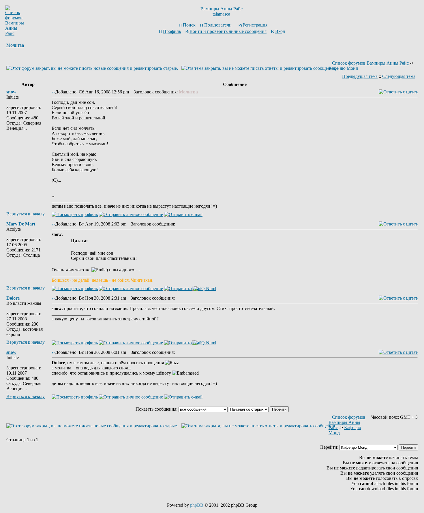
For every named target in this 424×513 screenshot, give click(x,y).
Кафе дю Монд (343, 68)
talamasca (221, 14)
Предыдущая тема (360, 76)
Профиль (172, 31)
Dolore (13, 298)
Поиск (189, 24)
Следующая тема (398, 76)
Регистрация (255, 24)
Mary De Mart (20, 223)
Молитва (15, 45)
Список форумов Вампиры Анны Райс (370, 63)
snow (11, 91)
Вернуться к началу (25, 213)
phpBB (196, 505)
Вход (280, 31)
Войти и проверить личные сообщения (228, 31)
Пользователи (218, 24)
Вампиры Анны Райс (221, 8)
